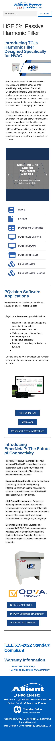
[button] (8, 174)
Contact (11, 700)
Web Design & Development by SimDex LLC (26, 726)
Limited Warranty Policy (23, 666)
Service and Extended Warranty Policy (30, 670)
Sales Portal (40, 700)
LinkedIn (24, 700)
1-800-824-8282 (28, 695)
